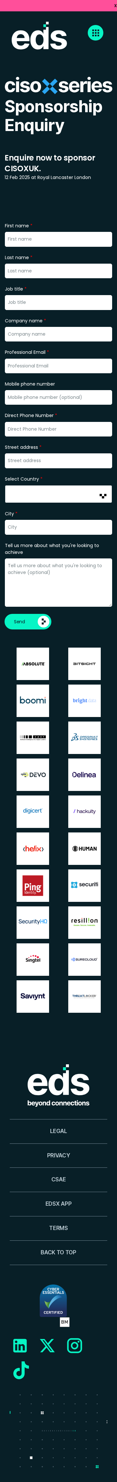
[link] (58, 5)
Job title (16, 289)
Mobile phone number (30, 384)
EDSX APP (59, 1204)
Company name (25, 320)
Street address (23, 447)
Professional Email (27, 352)
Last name (18, 257)
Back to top (58, 1252)
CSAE (58, 1179)
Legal (58, 1131)
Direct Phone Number (31, 415)
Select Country (24, 479)
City (11, 513)
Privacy (58, 1155)
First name (18, 225)
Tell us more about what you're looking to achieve (52, 549)
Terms (58, 1228)
